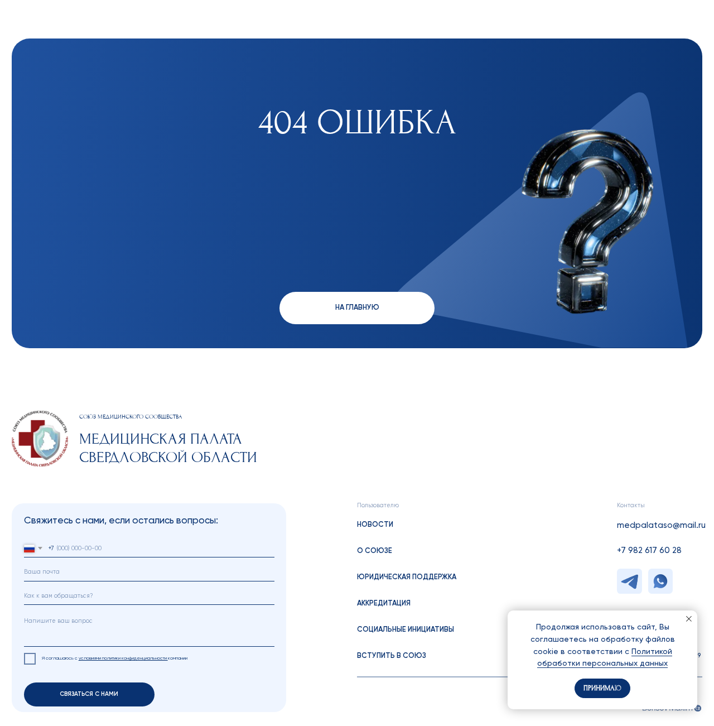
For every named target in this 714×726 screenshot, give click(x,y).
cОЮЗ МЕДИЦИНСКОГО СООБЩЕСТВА (130, 417)
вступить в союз (391, 656)
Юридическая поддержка (406, 577)
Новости (375, 524)
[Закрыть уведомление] (688, 618)
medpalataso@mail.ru (661, 525)
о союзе (374, 551)
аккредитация (384, 603)
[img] (39, 439)
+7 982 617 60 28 (649, 550)
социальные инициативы (405, 629)
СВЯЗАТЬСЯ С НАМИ (89, 694)
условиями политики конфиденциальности (123, 658)
